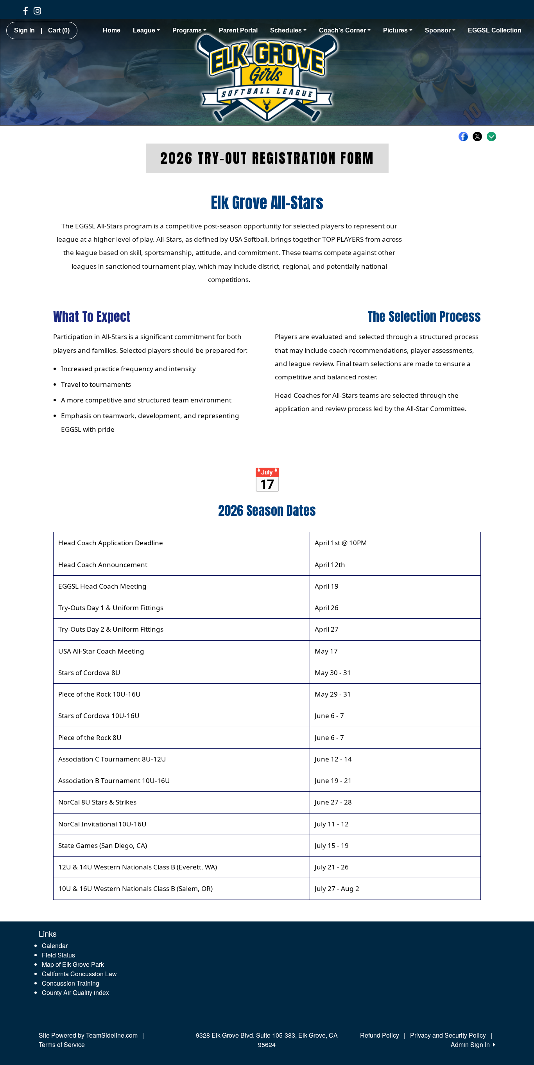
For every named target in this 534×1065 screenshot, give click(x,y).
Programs (187, 30)
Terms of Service (62, 1044)
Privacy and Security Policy (448, 1035)
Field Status (58, 954)
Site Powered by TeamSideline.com (88, 1035)
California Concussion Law (79, 973)
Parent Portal (238, 30)
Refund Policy (379, 1035)
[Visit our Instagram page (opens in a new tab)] (37, 10)
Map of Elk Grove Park (73, 964)
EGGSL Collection (494, 30)
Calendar (55, 945)
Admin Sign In (472, 1044)
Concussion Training (70, 983)
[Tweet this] (479, 136)
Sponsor (438, 30)
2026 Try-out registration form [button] (267, 158)
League (144, 30)
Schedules (286, 30)
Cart (59, 30)
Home (111, 30)
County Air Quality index (75, 992)
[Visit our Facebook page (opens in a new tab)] (25, 10)
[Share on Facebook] (465, 136)
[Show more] (491, 136)
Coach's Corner (342, 30)
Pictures (395, 30)
